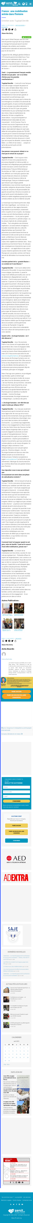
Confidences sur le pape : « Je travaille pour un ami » (18, 998)
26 (20, 1057)
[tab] (10, 1160)
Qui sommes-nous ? (8, 1197)
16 (9, 1054)
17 (12, 1054)
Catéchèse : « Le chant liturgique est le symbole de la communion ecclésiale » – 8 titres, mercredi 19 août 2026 (16, 957)
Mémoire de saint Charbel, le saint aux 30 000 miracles (19, 1015)
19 (20, 1054)
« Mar (4, 1064)
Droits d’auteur (17, 1200)
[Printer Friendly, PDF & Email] (26, 37)
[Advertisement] (16, 714)
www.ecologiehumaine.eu (10, 356)
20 (24, 1054)
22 (5, 1057)
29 (5, 1060)
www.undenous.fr (11, 459)
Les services (27, 1197)
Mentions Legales (6, 1200)
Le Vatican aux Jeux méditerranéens (12, 966)
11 (16, 1051)
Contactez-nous (27, 1200)
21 (27, 1054)
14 (27, 1051)
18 (16, 1054)
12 (20, 1051)
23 (9, 1057)
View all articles (7, 659)
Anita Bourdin (20, 25)
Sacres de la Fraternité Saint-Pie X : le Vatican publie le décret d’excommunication (20, 989)
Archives (5, 27)
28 (27, 1057)
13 (24, 1051)
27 (24, 1057)
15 (5, 1054)
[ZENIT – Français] (9, 3)
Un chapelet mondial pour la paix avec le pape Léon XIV (19, 1006)
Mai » (8, 1064)
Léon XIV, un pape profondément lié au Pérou (9, 1077)
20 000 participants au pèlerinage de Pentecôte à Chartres (19, 1023)
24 (12, 1057)
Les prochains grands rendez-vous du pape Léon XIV (10, 1090)
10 (12, 1051)
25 (16, 1057)
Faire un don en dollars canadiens (16, 696)
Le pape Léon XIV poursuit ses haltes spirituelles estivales (9, 1103)
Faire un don (16, 691)
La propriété (18, 1197)
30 (9, 1060)
